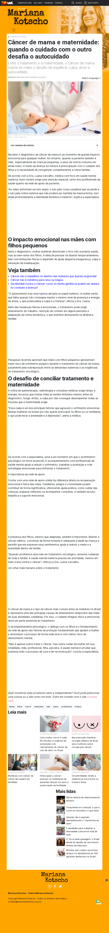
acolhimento (66, 707)
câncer (28, 707)
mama (55, 707)
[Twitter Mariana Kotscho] (59, 886)
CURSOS (58, 3)
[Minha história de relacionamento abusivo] (60, 799)
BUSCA (79, 3)
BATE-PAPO (93, 3)
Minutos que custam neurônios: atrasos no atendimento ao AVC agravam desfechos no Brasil (82, 853)
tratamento (38, 707)
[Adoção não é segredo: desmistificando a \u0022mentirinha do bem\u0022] (60, 819)
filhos (19, 707)
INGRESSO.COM (25, 3)
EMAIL (78, 9)
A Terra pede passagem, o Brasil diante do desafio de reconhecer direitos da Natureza (82, 842)
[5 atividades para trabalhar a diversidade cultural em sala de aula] (60, 830)
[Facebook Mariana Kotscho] (54, 886)
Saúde (11, 707)
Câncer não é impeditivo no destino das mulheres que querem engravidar (54, 276)
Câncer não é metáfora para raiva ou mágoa (37, 280)
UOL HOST (38, 3)
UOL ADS (21, 9)
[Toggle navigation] (14, 30)
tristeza (78, 707)
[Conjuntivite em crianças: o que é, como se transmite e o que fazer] (60, 809)
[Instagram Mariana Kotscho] (49, 886)
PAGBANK (49, 3)
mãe (48, 707)
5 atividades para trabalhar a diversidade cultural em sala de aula (81, 831)
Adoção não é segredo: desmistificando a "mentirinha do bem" (82, 820)
